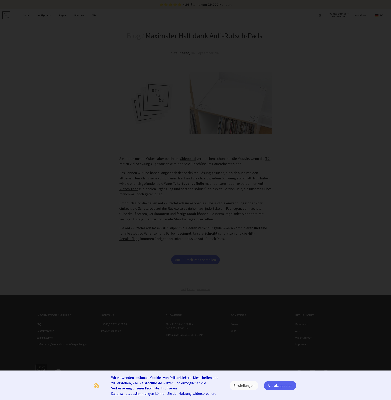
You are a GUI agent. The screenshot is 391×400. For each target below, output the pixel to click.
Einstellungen (244, 385)
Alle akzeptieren (280, 385)
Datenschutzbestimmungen (132, 393)
